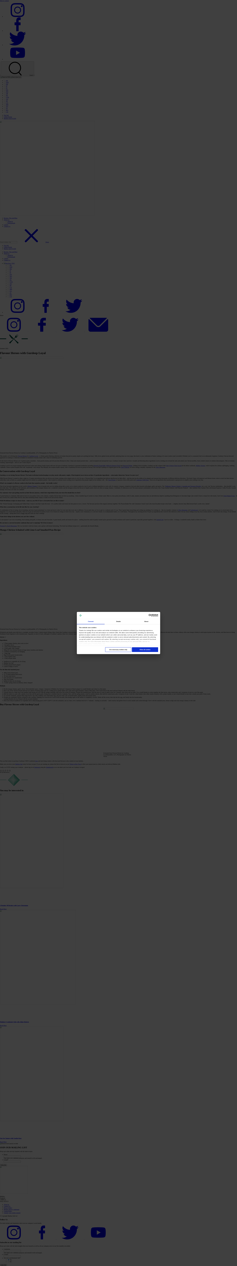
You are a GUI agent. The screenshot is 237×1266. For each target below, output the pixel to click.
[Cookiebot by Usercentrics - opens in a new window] (150, 615)
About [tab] (146, 621)
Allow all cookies (145, 649)
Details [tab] (118, 621)
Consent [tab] (91, 621)
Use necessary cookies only (118, 649)
